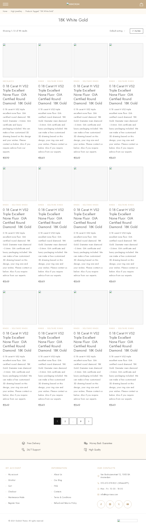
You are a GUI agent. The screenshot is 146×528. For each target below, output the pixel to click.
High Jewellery (16, 11)
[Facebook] (101, 504)
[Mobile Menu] (5, 4)
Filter (138, 31)
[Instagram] (110, 504)
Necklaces (8, 81)
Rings (41, 81)
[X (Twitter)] (118, 504)
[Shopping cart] (141, 5)
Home (5, 11)
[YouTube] (127, 504)
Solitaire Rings (55, 81)
